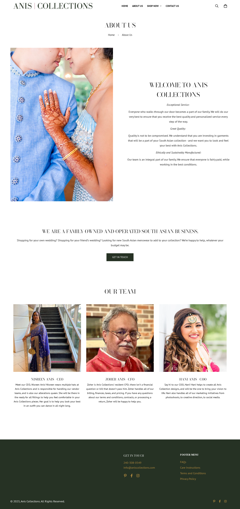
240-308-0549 (132, 462)
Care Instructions (190, 467)
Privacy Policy (188, 479)
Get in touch (120, 257)
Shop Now (153, 6)
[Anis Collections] (52, 6)
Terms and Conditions (193, 473)
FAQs (183, 462)
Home (125, 6)
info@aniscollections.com (139, 467)
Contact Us (172, 6)
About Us (137, 6)
